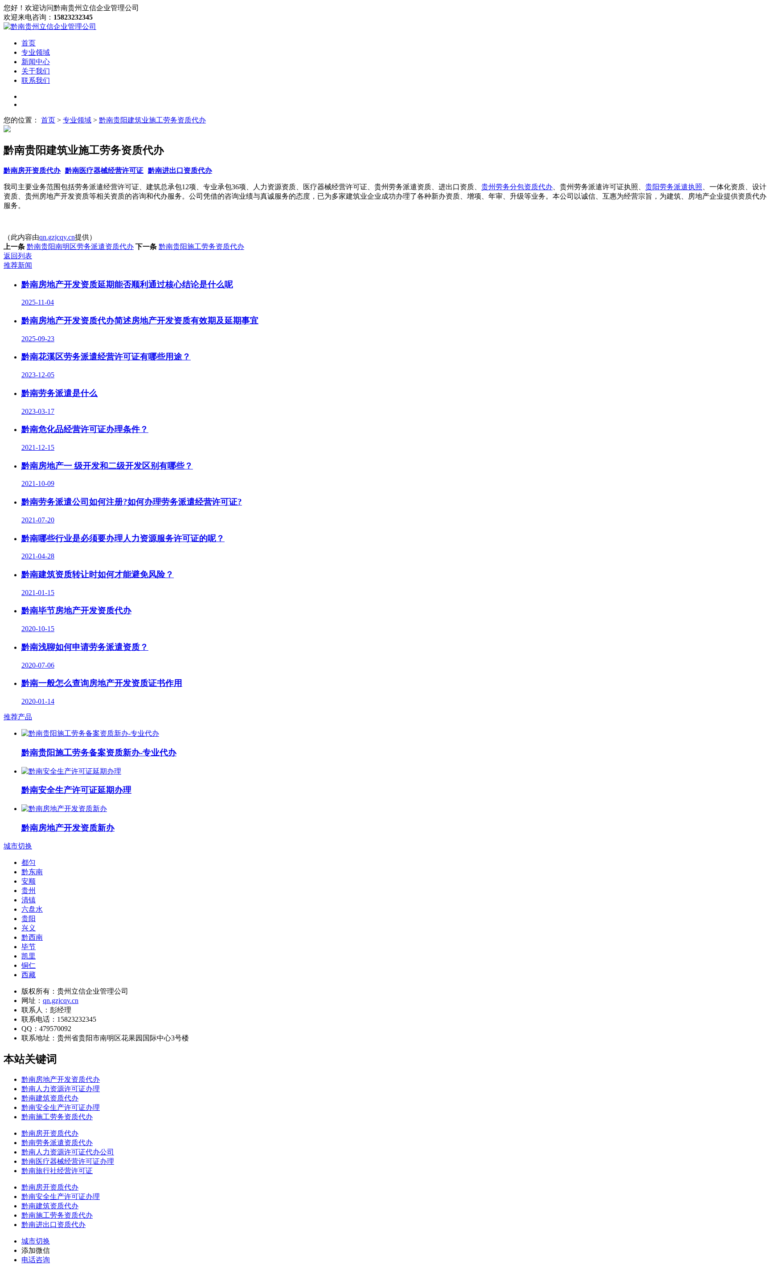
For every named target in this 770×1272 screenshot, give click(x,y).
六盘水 (32, 909)
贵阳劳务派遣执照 (673, 187)
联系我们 (35, 80)
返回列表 (18, 256)
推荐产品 (18, 717)
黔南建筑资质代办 (49, 1098)
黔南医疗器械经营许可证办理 (67, 1161)
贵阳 (28, 918)
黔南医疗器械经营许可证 (104, 170)
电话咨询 (35, 1260)
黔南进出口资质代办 (180, 170)
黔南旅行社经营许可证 (57, 1170)
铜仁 (28, 965)
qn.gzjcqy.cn (57, 237)
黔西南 (32, 937)
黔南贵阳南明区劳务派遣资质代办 (80, 246)
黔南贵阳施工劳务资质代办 (201, 246)
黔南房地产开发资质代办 (60, 1079)
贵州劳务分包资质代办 (517, 187)
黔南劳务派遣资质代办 (57, 1142)
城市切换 (18, 846)
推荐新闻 (18, 265)
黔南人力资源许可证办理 (60, 1089)
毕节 (28, 946)
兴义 (28, 928)
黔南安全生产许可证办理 (60, 1107)
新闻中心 (35, 61)
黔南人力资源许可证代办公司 (67, 1152)
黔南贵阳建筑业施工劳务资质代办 (152, 120)
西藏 (28, 974)
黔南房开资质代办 (32, 170)
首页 (28, 43)
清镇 (28, 900)
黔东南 (32, 872)
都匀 (28, 862)
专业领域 (35, 52)
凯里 (28, 956)
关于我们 (35, 71)
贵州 (28, 890)
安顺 (28, 881)
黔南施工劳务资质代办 (57, 1117)
